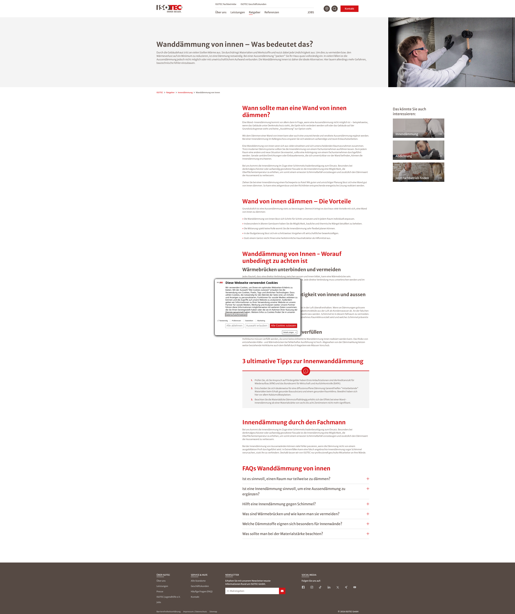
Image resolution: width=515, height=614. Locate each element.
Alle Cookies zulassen (283, 325)
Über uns (161, 580)
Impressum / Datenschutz (195, 611)
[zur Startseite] (170, 8)
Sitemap (213, 611)
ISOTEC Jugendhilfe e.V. (169, 596)
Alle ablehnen (234, 325)
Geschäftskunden (200, 586)
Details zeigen (288, 332)
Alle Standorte (198, 580)
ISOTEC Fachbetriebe (225, 4)
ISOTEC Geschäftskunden (253, 4)
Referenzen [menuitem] (271, 12)
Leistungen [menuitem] (238, 12)
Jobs (311, 12)
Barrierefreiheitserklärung (169, 611)
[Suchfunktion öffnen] (334, 8)
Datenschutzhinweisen (236, 314)
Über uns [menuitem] (221, 12)
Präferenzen (236, 320)
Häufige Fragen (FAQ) (201, 591)
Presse (160, 591)
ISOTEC (160, 92)
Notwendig (223, 320)
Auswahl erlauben (256, 325)
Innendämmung (185, 92)
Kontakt (349, 8)
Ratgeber (170, 92)
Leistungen (162, 586)
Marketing (261, 320)
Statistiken (249, 320)
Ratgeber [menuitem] (254, 12)
